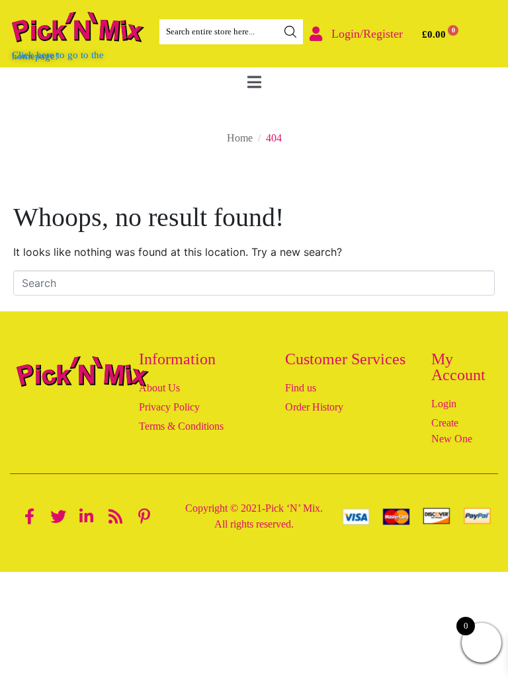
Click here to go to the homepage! (58, 55)
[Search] (290, 31)
